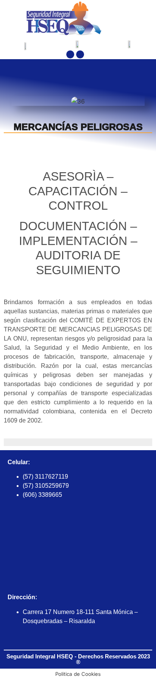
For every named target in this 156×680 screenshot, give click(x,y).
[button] (140, 19)
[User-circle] (67, 639)
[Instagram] (80, 54)
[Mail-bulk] (82, 639)
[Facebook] (70, 54)
